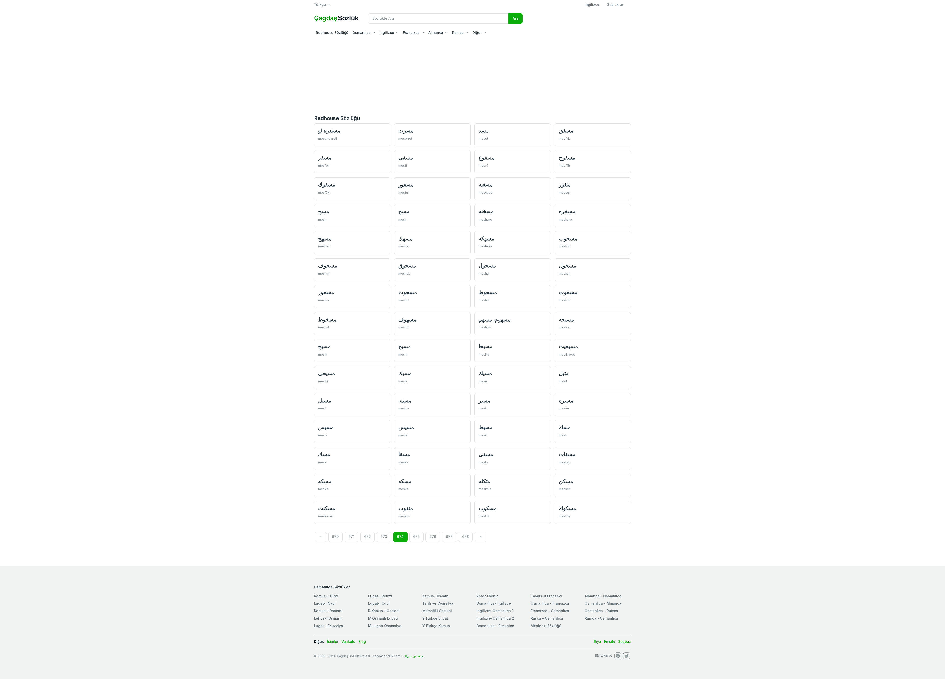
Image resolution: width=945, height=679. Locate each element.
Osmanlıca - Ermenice (495, 626)
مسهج (324, 238)
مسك (565, 427)
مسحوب (568, 238)
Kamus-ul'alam (435, 596)
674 (400, 536)
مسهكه (486, 238)
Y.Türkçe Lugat (435, 618)
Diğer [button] (477, 33)
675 (416, 536)
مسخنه (486, 211)
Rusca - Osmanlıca (547, 618)
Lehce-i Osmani (327, 618)
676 (432, 536)
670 (335, 536)
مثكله (484, 481)
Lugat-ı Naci (324, 603)
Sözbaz (624, 641)
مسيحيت (568, 346)
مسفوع (487, 157)
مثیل (563, 373)
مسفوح (567, 157)
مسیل (324, 400)
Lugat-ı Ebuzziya (328, 626)
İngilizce (592, 4)
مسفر (324, 157)
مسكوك (567, 508)
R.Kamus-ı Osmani (384, 611)
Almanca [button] (435, 33)
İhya (597, 641)
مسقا (404, 454)
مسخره (567, 211)
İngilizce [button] (386, 33)
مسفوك (326, 184)
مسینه (404, 400)
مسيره (566, 400)
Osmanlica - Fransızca (550, 603)
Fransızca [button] (411, 33)
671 (351, 536)
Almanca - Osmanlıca (603, 596)
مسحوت (407, 292)
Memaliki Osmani (437, 611)
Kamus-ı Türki (326, 596)
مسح (323, 211)
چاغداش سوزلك (413, 656)
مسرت (406, 131)
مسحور (326, 292)
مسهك (405, 238)
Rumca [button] (458, 33)
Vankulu (348, 641)
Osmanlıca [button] (361, 33)
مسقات (567, 454)
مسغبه (486, 184)
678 (465, 536)
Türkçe (320, 4)
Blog (362, 641)
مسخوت (568, 292)
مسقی (486, 454)
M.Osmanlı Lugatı (383, 618)
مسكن (566, 481)
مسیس (326, 427)
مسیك (405, 373)
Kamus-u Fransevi (546, 596)
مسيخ (404, 346)
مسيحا (485, 346)
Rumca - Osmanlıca (601, 618)
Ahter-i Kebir (487, 596)
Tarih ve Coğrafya (437, 603)
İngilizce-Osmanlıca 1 (494, 611)
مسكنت (326, 508)
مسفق (566, 131)
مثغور (565, 184)
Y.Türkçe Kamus (436, 626)
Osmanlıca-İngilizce (493, 603)
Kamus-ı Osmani (328, 611)
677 (449, 536)
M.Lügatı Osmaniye (384, 626)
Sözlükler (615, 4)
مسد (484, 131)
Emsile (609, 641)
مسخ (403, 211)
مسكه (324, 481)
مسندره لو (329, 131)
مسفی (405, 157)
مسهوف (407, 319)
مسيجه (566, 319)
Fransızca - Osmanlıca (550, 611)
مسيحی (326, 373)
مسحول (487, 265)
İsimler (332, 641)
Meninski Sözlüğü (546, 626)
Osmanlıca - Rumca (601, 611)
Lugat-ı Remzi (380, 596)
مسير (484, 400)
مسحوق (407, 265)
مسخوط (327, 319)
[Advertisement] (472, 74)
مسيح (324, 346)
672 (367, 536)
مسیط (485, 427)
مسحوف (327, 265)
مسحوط (488, 292)
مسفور (406, 184)
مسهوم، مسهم (495, 319)
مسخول (567, 265)
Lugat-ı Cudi (379, 603)
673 (383, 536)
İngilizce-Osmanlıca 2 (495, 618)
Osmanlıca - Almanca (603, 603)
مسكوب (488, 508)
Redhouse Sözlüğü (332, 33)
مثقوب (405, 508)
